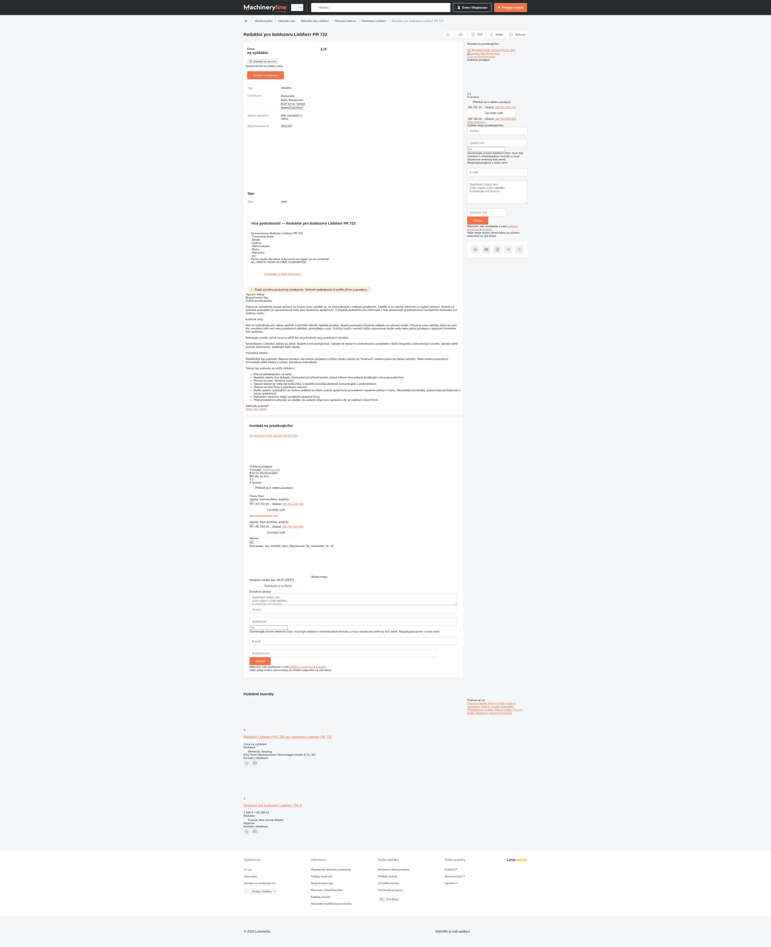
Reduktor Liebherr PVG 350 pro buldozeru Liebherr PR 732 (288, 737)
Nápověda (250, 876)
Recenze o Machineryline (327, 890)
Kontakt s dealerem (265, 75)
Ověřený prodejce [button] (261, 466)
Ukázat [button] (277, 503)
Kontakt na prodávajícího (260, 883)
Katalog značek (320, 896)
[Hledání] (315, 7)
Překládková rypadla (480, 709)
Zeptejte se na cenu (264, 61)
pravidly (321, 666)
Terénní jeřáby (497, 703)
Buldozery (482, 713)
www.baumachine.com (264, 515)
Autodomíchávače (500, 713)
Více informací (476, 122)
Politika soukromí (321, 876)
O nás (248, 869)
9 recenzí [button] (255, 482)
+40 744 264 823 (292, 526)
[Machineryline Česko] (265, 7)
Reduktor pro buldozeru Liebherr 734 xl (273, 805)
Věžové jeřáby (503, 709)
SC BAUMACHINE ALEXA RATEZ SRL (274, 435)
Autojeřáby (507, 706)
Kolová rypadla (491, 706)
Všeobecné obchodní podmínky (331, 869)
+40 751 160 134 (292, 503)
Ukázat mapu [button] (319, 576)
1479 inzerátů (271, 469)
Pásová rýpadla (477, 703)
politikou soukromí (301, 666)
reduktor (286, 87)
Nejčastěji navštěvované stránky (331, 903)
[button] (448, 34)
